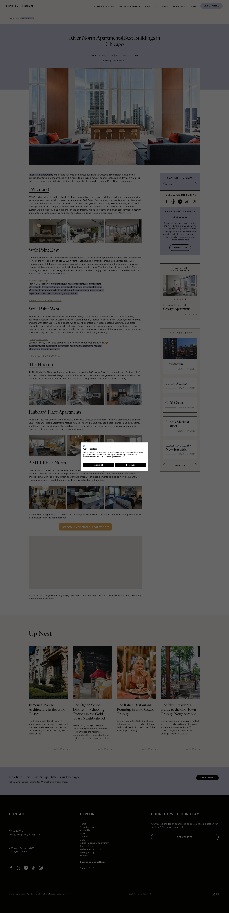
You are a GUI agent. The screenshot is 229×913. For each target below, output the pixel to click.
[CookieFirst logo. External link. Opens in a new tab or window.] (84, 446)
